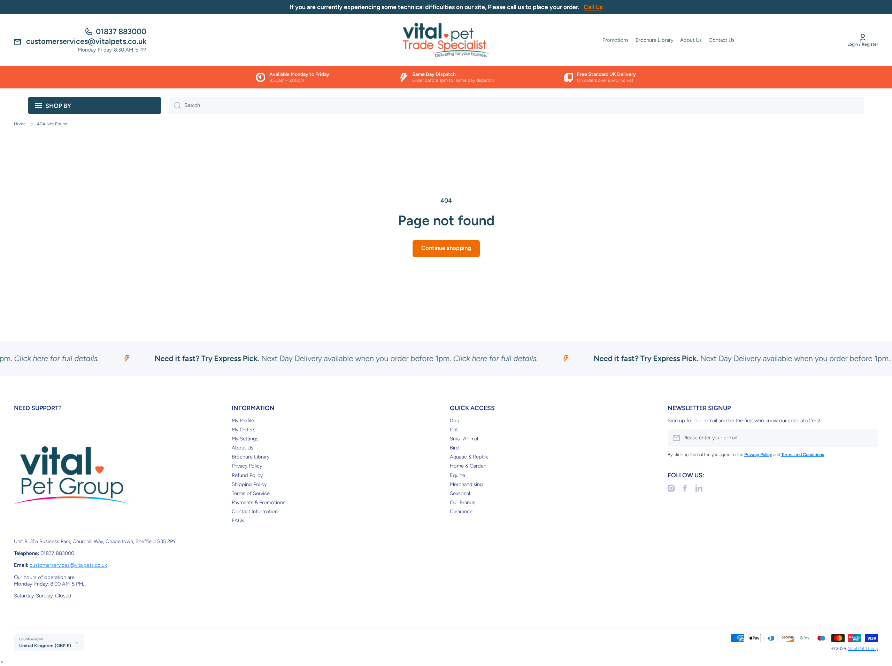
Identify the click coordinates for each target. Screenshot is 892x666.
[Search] (175, 105)
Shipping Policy (249, 484)
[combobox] (516, 105)
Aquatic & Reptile (469, 457)
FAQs (238, 520)
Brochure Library (250, 457)
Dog (455, 420)
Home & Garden (468, 466)
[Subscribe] (869, 438)
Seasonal (460, 493)
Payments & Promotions (258, 502)
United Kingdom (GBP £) (45, 645)
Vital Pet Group (863, 648)
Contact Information (255, 511)
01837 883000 (121, 31)
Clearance (461, 511)
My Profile (243, 420)
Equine (457, 475)
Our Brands (462, 502)
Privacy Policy (247, 466)
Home (20, 123)
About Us (242, 448)
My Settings (245, 439)
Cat (454, 429)
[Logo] (446, 40)
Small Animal (464, 439)
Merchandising (466, 484)
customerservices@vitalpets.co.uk (68, 565)
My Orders (243, 429)
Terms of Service (251, 493)
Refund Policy (247, 475)
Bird (454, 448)
